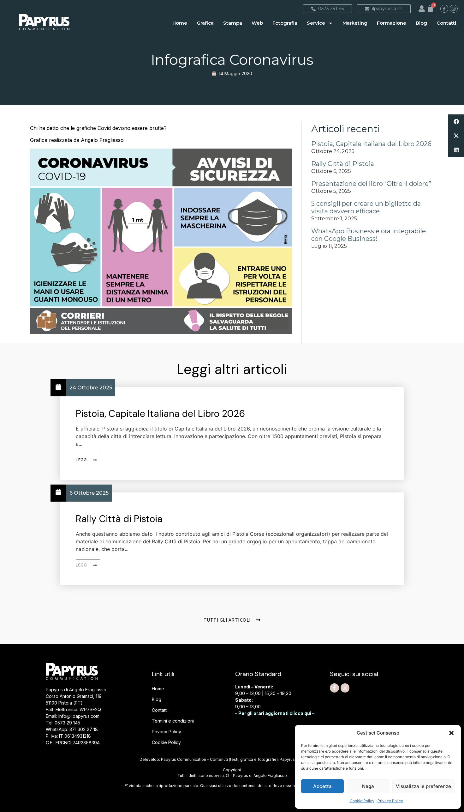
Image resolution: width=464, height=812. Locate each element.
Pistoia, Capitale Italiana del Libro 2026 (371, 144)
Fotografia (284, 23)
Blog (421, 23)
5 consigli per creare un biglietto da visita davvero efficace (366, 207)
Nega (368, 786)
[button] (451, 733)
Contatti (446, 23)
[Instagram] (454, 9)
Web (257, 23)
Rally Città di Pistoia (342, 164)
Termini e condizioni (173, 720)
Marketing (354, 23)
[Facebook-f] (444, 9)
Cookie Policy (362, 800)
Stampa (232, 23)
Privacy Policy (390, 800)
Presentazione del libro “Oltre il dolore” (371, 183)
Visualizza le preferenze (423, 786)
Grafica (205, 23)
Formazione (391, 23)
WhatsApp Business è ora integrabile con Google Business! (368, 234)
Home (179, 23)
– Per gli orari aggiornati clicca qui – (274, 713)
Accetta (322, 786)
